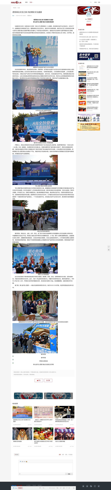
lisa (13, 15)
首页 (26, 2)
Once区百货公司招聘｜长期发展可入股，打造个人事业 (92, 79)
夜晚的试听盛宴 (17, 441)
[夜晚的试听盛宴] (22, 433)
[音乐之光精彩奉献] (64, 433)
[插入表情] (19, 474)
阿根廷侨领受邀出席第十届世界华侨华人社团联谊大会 (92, 109)
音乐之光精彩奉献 (60, 441)
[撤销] (20, 461)
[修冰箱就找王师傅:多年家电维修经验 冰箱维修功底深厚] (82, 95)
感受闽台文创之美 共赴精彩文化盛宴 (21, 420)
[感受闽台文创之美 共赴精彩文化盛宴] (22, 412)
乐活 (19, 7)
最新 (60, 454)
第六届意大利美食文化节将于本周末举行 (43, 442)
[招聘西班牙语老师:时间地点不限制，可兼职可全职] (82, 101)
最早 (63, 454)
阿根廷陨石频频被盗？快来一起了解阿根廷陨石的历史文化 (64, 420)
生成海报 (52, 386)
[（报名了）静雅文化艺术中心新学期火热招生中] (43, 412)
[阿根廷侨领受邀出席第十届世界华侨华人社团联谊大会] (82, 107)
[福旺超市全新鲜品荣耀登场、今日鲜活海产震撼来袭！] (82, 84)
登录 (95, 2)
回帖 (69, 474)
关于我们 (28, 485)
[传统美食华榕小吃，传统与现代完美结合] (82, 89)
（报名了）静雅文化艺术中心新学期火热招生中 (43, 420)
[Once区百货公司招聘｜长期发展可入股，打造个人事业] (82, 78)
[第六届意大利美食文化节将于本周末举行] (43, 433)
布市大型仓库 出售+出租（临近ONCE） (88, 37)
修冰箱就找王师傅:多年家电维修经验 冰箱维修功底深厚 (93, 97)
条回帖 (16, 454)
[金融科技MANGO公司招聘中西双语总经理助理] (82, 66)
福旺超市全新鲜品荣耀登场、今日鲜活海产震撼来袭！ (92, 85)
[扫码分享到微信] (57, 386)
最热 (66, 454)
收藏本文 (29, 15)
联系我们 (40, 485)
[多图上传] (26, 461)
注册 (99, 2)
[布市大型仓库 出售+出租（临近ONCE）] (82, 72)
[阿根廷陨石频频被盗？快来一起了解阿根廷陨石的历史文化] (64, 412)
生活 (31, 2)
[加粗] (22, 461)
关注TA (89, 24)
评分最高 (70, 454)
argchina (58, 487)
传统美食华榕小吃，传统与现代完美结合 (88, 48)
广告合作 (34, 485)
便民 (36, 407)
